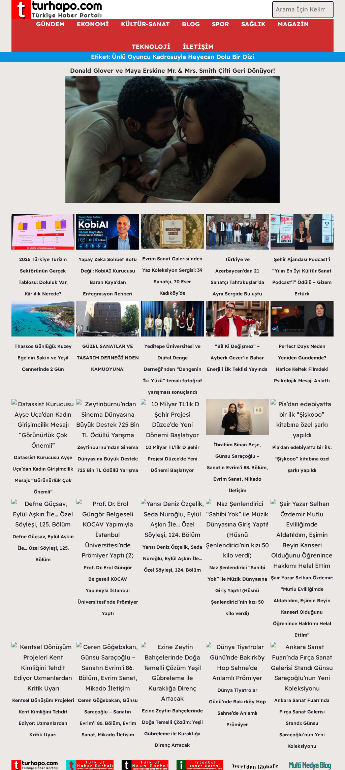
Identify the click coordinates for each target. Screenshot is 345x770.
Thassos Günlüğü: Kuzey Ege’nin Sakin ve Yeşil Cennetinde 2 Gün (43, 357)
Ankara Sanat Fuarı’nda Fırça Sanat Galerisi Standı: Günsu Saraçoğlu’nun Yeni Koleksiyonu (302, 723)
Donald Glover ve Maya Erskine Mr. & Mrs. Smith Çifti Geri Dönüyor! (172, 70)
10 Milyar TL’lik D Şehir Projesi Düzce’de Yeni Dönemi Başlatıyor (172, 458)
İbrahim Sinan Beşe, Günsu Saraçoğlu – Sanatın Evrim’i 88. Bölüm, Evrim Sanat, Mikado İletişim (237, 467)
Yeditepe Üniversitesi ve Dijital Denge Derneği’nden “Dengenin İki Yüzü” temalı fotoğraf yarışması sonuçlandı (172, 369)
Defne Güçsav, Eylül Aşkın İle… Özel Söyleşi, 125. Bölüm (43, 548)
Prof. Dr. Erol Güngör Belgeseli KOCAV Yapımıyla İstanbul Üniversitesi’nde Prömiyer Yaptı (107, 590)
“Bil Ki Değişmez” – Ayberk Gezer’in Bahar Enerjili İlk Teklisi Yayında (237, 357)
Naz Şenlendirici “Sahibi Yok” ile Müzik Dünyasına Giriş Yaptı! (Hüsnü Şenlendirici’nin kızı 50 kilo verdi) (237, 590)
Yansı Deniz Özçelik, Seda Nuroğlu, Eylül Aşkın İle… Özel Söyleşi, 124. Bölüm (172, 558)
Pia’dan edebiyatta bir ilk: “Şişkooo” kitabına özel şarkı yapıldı (302, 458)
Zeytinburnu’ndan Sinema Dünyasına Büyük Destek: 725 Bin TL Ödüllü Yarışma (107, 458)
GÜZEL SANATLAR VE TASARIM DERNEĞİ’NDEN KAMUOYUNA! (108, 357)
